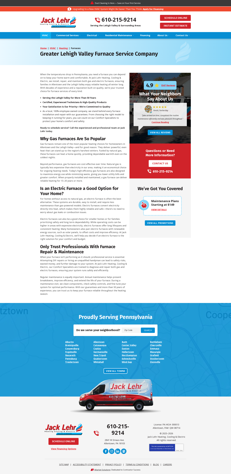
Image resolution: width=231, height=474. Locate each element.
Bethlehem (156, 341)
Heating (63, 48)
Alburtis (69, 341)
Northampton (129, 355)
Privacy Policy (160, 448)
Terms (181, 450)
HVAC (53, 48)
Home (43, 48)
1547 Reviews (168, 85)
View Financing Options (63, 448)
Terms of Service (168, 448)
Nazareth (70, 355)
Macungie (155, 351)
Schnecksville (129, 358)
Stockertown (157, 358)
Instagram (111, 451)
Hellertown (128, 351)
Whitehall (98, 362)
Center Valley (129, 345)
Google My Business (123, 451)
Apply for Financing (153, 9)
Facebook (105, 451)
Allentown (98, 341)
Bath (124, 341)
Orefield (154, 355)
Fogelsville (71, 351)
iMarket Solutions (102, 469)
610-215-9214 (119, 19)
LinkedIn (117, 451)
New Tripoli (99, 355)
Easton (125, 348)
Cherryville (156, 345)
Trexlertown (72, 362)
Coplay (97, 348)
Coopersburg (72, 348)
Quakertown (100, 358)
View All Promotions (160, 223)
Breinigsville (71, 345)
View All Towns (115, 371)
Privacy (177, 450)
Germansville (100, 351)
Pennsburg (71, 358)
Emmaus (154, 348)
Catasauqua (99, 345)
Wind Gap (127, 362)
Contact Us (160, 163)
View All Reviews (160, 132)
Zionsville (155, 362)
